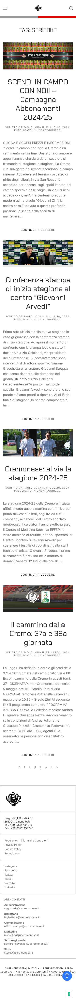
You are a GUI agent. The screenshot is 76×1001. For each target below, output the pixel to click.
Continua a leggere (38, 230)
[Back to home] (38, 8)
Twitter (8, 874)
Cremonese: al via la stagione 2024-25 (38, 473)
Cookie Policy (12, 849)
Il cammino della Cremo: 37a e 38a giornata (38, 633)
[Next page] (19, 767)
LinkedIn (9, 887)
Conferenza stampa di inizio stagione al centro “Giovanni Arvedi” (38, 293)
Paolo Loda (32, 127)
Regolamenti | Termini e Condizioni (26, 840)
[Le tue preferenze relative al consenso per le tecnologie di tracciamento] (69, 994)
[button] (5, 8)
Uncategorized (49, 130)
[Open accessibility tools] (67, 976)
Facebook (10, 870)
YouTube (9, 883)
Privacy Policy (12, 844)
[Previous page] (57, 767)
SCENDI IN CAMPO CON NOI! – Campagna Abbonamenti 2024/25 (38, 99)
